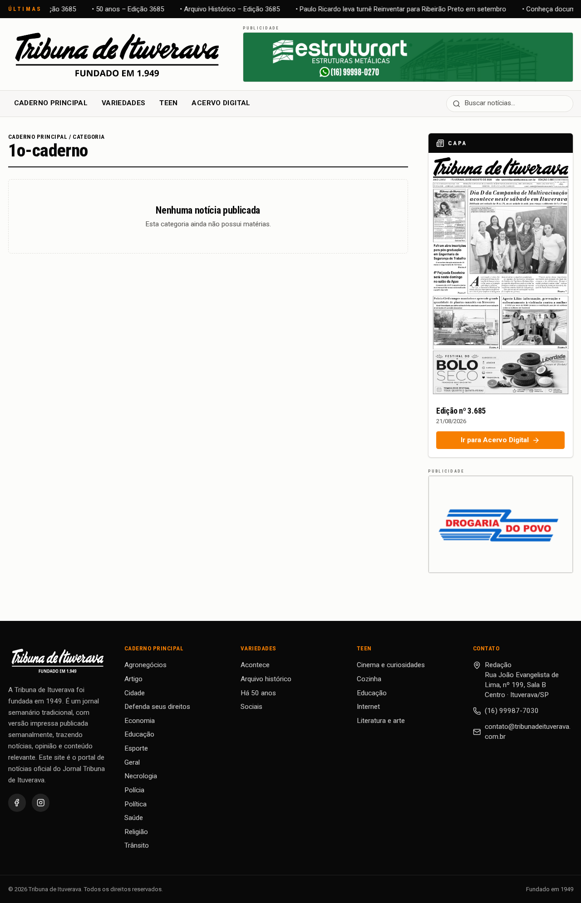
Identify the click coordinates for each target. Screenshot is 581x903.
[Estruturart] (408, 57)
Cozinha (369, 679)
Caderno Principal (51, 103)
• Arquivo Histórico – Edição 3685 (227, 9)
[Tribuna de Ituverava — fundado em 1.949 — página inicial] (118, 54)
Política (135, 804)
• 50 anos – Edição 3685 (125, 9)
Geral (132, 762)
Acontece (255, 665)
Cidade (134, 693)
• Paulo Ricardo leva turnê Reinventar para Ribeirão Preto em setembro (398, 9)
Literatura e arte (381, 721)
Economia (139, 721)
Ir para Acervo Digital (495, 440)
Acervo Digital (221, 103)
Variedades (124, 103)
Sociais (251, 707)
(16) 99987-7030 (512, 711)
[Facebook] (17, 802)
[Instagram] (40, 802)
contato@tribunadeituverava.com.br (528, 731)
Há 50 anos (258, 693)
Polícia (134, 790)
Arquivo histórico (266, 679)
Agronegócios (145, 665)
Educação (139, 734)
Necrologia (140, 776)
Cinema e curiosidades (391, 665)
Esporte (136, 748)
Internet (368, 707)
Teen (168, 103)
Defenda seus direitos (157, 707)
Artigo (133, 679)
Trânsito (136, 845)
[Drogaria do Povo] (500, 524)
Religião (136, 832)
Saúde (133, 818)
